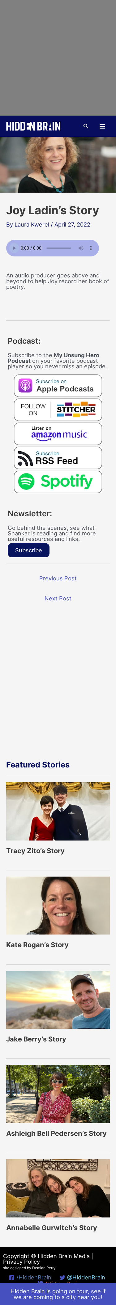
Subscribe (28, 550)
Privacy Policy (21, 1261)
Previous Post (58, 578)
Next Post (58, 598)
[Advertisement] (58, 58)
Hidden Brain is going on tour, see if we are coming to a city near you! (58, 1294)
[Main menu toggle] (102, 126)
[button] (86, 126)
